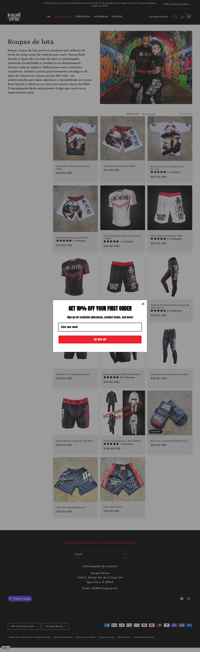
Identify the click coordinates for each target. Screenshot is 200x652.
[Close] (143, 304)
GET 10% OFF (100, 339)
